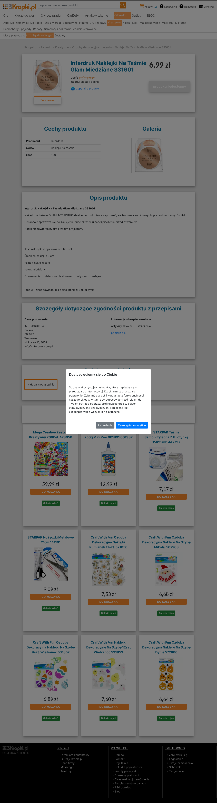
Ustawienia (105, 425)
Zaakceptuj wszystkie (132, 425)
